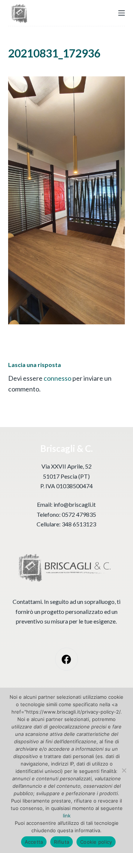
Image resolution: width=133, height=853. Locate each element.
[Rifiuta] (123, 770)
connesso (57, 378)
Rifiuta (61, 842)
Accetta (34, 842)
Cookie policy (96, 842)
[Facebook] (66, 659)
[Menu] (121, 13)
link (67, 816)
